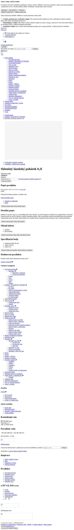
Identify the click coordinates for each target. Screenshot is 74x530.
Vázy (10, 278)
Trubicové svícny (13, 311)
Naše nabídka (9, 58)
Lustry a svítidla (13, 99)
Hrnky (10, 80)
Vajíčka (10, 367)
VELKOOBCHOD (11, 108)
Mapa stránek (47, 524)
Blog (6, 461)
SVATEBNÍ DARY (14, 63)
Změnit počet (5, 179)
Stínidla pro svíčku (14, 72)
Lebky (10, 368)
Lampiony (11, 365)
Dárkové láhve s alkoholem (16, 327)
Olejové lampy (12, 68)
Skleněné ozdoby (13, 87)
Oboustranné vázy (14, 302)
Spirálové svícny (13, 307)
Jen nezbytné (13, 10)
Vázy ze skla (12, 65)
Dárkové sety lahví (14, 330)
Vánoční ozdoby (13, 295)
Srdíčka (10, 363)
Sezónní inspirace (10, 464)
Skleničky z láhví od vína (16, 351)
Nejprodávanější (10, 409)
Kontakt (7, 491)
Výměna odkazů (37, 524)
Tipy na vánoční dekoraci (16, 98)
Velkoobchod (9, 496)
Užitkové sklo (12, 94)
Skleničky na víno (14, 341)
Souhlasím (22, 10)
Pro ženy (11, 287)
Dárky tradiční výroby (11, 459)
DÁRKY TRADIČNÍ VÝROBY (18, 61)
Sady (10, 281)
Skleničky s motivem (18, 273)
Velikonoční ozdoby (14, 293)
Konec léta (8, 408)
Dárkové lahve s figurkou (16, 321)
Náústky (11, 377)
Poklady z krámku (14, 85)
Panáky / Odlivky (13, 84)
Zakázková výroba (10, 463)
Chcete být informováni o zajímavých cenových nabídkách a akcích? (22, 447)
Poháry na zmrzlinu (14, 349)
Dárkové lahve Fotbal (15, 332)
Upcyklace (8, 105)
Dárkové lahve (12, 73)
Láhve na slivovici (14, 323)
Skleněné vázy (9, 481)
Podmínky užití (21, 524)
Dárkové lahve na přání (15, 320)
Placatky (11, 328)
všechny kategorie (6, 262)
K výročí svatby (13, 297)
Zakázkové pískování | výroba (14, 103)
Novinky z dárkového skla (13, 411)
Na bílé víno (16, 342)
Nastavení (4, 10)
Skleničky (11, 79)
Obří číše (15, 346)
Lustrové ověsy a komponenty (17, 370)
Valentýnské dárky (14, 292)
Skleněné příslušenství (15, 96)
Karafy (10, 82)
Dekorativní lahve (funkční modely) (19, 325)
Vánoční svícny (13, 309)
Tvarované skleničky (18, 274)
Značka (3, 392)
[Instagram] (5, 41)
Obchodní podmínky (11, 106)
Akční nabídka (9, 413)
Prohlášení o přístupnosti (8, 524)
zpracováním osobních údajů (18, 451)
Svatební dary (9, 476)
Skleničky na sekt (13, 347)
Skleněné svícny (13, 66)
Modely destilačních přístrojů (17, 75)
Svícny (10, 280)
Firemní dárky (9, 101)
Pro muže (11, 288)
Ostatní (10, 283)
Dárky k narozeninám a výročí (17, 290)
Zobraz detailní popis (7, 198)
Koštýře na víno (13, 77)
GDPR (29, 524)
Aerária (10, 304)
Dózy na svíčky (13, 70)
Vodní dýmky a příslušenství (17, 92)
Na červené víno (17, 344)
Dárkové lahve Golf (14, 334)
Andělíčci (11, 361)
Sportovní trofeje (13, 89)
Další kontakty (5, 444)
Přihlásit (64, 447)
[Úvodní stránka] (7, 45)
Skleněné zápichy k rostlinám (17, 91)
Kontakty (7, 110)
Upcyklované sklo (14, 59)
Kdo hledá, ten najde (7, 49)
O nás (6, 112)
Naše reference (9, 493)
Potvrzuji (3, 30)
